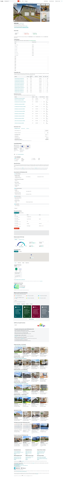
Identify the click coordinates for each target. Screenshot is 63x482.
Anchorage (22, 338)
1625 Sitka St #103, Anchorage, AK (19, 90)
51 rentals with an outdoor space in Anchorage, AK (21, 396)
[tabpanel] (31, 135)
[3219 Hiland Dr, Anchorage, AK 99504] (44, 426)
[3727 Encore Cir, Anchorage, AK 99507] (35, 400)
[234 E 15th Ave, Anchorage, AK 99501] (36, 414)
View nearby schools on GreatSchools (20, 279)
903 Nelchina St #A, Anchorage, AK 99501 (20, 101)
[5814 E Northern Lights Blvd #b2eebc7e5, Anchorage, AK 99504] (44, 387)
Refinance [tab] (27, 128)
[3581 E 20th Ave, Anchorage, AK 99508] (36, 426)
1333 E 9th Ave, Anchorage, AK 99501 (20, 104)
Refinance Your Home (25, 27)
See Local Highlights (22, 287)
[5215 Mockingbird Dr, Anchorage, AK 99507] (35, 375)
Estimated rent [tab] (23, 128)
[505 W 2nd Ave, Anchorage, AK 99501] (18, 387)
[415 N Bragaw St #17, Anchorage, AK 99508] (18, 375)
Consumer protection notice (25, 465)
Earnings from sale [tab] (17, 128)
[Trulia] (14, 468)
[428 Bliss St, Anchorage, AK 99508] (27, 426)
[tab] (16, 213)
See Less (16, 208)
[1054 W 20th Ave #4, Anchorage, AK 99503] (44, 375)
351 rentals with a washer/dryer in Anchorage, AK (21, 383)
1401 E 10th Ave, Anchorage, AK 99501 (20, 111)
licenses (17, 463)
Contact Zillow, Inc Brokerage (17, 466)
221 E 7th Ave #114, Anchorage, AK (19, 84)
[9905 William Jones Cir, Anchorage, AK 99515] (35, 362)
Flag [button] (20, 316)
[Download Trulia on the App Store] (18, 468)
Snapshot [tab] (16, 239)
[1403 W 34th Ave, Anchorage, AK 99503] (18, 426)
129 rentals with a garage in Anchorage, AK (20, 358)
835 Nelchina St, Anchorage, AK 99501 (20, 98)
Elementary (19, 262)
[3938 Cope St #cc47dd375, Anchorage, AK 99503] (27, 375)
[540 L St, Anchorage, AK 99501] (18, 362)
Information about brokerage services (18, 465)
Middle (23, 262)
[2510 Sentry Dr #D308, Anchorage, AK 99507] (18, 350)
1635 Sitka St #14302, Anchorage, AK (19, 87)
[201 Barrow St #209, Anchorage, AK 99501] (27, 439)
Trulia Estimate (17, 40)
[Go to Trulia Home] (2, 1)
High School (27, 262)
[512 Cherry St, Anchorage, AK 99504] (44, 400)
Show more (16, 228)
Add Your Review (31, 319)
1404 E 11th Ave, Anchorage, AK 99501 (20, 120)
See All (16, 300)
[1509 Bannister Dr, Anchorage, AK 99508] (18, 400)
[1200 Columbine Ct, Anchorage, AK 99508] (35, 350)
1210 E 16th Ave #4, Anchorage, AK (19, 78)
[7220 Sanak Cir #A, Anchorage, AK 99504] (44, 362)
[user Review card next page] (49, 311)
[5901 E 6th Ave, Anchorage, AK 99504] (27, 350)
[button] (18, 1)
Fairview (20, 284)
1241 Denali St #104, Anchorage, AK (19, 81)
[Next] (48, 351)
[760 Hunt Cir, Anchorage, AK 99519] (27, 400)
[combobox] (11, 1)
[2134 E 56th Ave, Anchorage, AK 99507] (27, 362)
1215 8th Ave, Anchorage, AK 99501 (19, 118)
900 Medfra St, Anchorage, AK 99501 (19, 113)
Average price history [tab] (21, 239)
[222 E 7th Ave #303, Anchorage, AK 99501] (44, 439)
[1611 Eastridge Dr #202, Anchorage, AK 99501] (36, 439)
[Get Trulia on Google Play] (23, 468)
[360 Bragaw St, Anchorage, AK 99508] (44, 350)
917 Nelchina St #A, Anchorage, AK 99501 (20, 106)
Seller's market (21, 246)
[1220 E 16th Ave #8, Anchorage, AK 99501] (18, 439)
